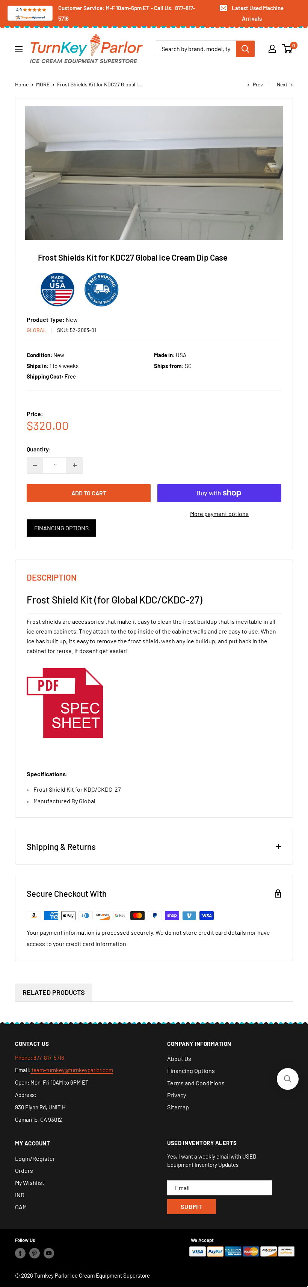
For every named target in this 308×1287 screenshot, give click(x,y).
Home (22, 84)
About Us (179, 1058)
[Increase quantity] (75, 465)
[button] (288, 1079)
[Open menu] (19, 49)
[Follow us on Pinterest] (34, 1253)
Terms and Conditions (196, 1082)
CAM (21, 1206)
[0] (287, 48)
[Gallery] (154, 173)
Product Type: (46, 319)
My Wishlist (29, 1182)
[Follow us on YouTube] (49, 1253)
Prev (258, 84)
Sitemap (178, 1106)
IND (19, 1194)
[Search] (245, 49)
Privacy (176, 1094)
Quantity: (39, 449)
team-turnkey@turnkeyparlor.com (71, 1070)
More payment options (219, 513)
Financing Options (61, 527)
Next (282, 84)
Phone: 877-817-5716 (39, 1057)
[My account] (272, 49)
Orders (24, 1170)
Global (36, 330)
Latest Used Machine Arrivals (258, 13)
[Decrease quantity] (35, 465)
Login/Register (35, 1158)
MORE (43, 84)
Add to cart (88, 492)
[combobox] (196, 49)
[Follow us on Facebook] (20, 1253)
